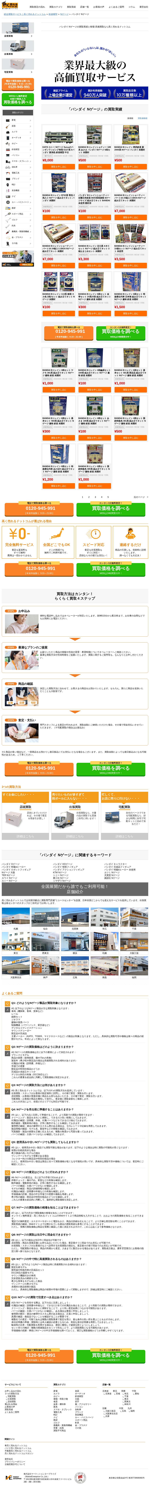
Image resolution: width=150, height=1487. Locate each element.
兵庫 (107, 1416)
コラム (131, 7)
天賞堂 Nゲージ (112, 875)
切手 (77, 1401)
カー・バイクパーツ (20, 202)
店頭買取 (12, 1401)
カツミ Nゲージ (112, 872)
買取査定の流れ (37, 7)
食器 (55, 1401)
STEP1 (11, 611)
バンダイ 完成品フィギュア (117, 867)
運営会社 (143, 7)
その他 (14, 243)
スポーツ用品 (17, 214)
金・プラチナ (17, 237)
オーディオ (16, 138)
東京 (126, 1399)
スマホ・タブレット (20, 161)
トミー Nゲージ (60, 875)
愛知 (137, 1393)
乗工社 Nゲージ (60, 878)
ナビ (14, 196)
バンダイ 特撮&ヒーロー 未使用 (119, 869)
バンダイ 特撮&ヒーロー (14, 867)
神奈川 (127, 1404)
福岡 (133, 1411)
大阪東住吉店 (111, 1413)
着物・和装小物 (60, 1399)
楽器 (14, 126)
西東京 (127, 1401)
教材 (14, 208)
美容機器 (15, 190)
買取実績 (71, 7)
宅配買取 (12, 1396)
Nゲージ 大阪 (8, 872)
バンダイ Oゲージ (10, 864)
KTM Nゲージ (60, 872)
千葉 (126, 1396)
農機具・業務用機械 (20, 231)
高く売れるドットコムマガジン (19, 1453)
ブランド (15, 179)
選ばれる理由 (11, 1404)
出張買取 (12, 1399)
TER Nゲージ (8, 875)
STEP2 (11, 647)
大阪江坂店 (110, 1411)
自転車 (14, 167)
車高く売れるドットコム (16, 1445)
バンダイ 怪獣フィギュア (65, 867)
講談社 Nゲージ (112, 878)
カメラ (14, 132)
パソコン (15, 155)
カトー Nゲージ (9, 881)
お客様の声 (98, 7)
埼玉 (126, 1393)
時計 (14, 184)
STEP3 (11, 684)
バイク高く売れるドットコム (18, 1448)
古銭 (77, 1399)
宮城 (118, 1393)
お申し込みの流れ (13, 1391)
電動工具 (15, 173)
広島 (124, 1411)
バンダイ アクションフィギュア (68, 869)
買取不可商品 (59, 1430)
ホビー (14, 143)
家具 (55, 1407)
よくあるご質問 (116, 7)
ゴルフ (14, 220)
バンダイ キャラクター (115, 864)
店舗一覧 (84, 7)
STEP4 (11, 720)
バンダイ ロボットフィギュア (16, 869)
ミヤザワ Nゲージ (62, 881)
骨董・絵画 (58, 1428)
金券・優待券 (59, 1404)
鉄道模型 (15, 149)
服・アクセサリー (83, 1404)
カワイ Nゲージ (9, 878)
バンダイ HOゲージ (62, 864)
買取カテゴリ (56, 7)
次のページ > (141, 497)
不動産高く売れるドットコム (18, 1451)
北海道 (108, 1393)
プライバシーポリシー (15, 1461)
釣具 (14, 225)
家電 (14, 120)
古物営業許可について (15, 1464)
